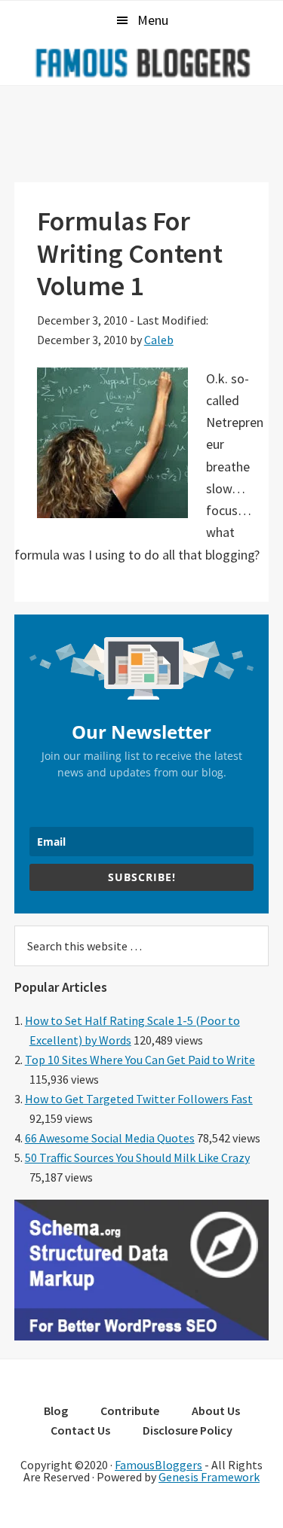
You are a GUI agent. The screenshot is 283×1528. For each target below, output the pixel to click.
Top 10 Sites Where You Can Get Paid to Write (140, 1059)
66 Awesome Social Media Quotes (110, 1137)
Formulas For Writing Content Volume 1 (130, 253)
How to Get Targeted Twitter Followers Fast (139, 1098)
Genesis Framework (209, 1476)
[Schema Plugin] (141, 1335)
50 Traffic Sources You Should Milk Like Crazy (137, 1157)
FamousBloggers (158, 1464)
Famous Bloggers (142, 62)
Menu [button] (152, 20)
